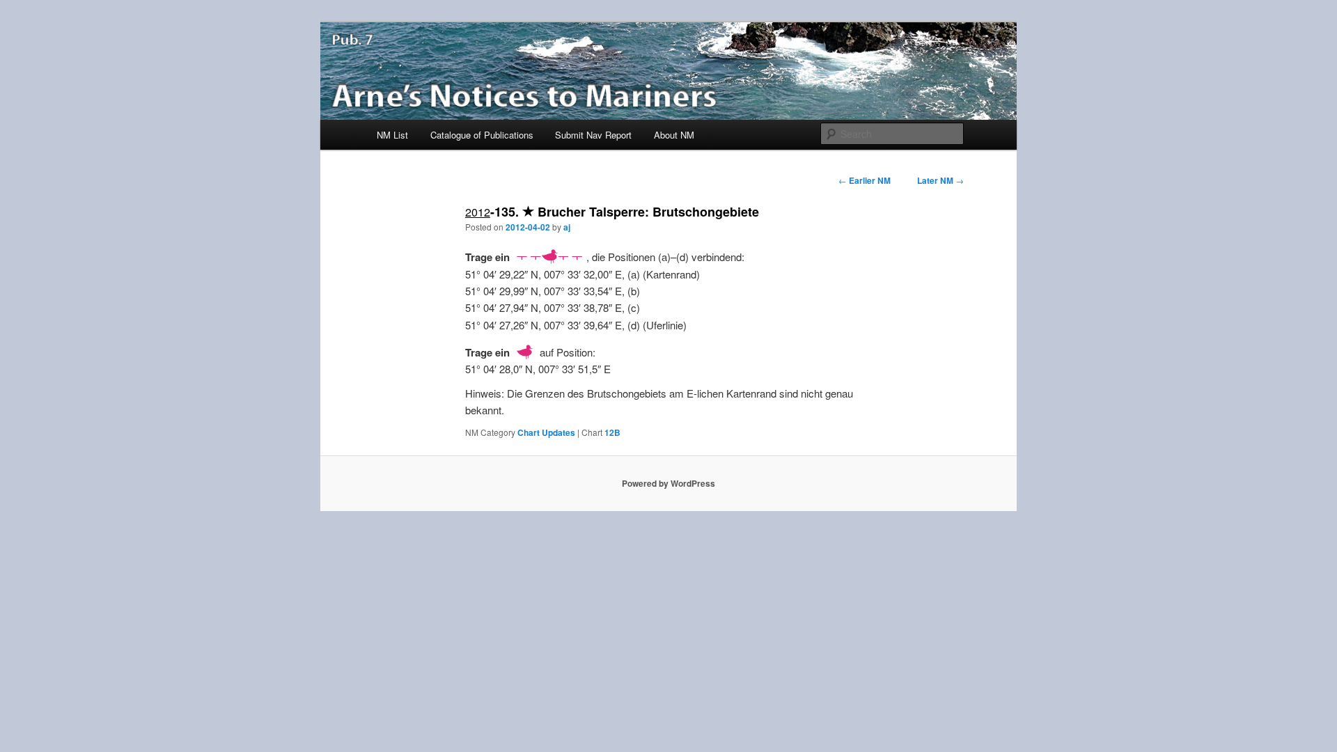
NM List (392, 134)
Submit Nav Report (593, 134)
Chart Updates (546, 432)
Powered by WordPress (668, 483)
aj (566, 227)
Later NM (940, 180)
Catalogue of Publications (481, 134)
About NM (674, 134)
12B (612, 432)
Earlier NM (864, 180)
